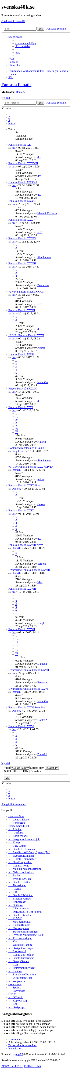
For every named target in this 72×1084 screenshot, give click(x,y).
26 (16, 426)
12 (16, 644)
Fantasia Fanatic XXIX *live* (25, 485)
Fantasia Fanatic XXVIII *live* (25, 544)
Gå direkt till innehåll (13, 21)
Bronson (42, 682)
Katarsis (41, 441)
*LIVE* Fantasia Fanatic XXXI (26, 335)
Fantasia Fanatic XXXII (21, 310)
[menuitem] (25, 43)
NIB (39, 232)
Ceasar (41, 504)
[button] (11, 123)
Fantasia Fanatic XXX (20, 407)
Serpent (41, 563)
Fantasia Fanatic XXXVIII (23, 163)
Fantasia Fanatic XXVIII (22, 588)
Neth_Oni (42, 382)
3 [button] (9, 120)
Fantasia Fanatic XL (19, 144)
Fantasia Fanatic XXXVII (22, 182)
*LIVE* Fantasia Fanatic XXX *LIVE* (30, 466)
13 (16, 648)
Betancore (43, 285)
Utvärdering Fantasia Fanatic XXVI (28, 688)
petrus (40, 479)
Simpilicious (44, 257)
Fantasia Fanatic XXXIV (22, 238)
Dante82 (20, 92)
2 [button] (9, 117)
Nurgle (41, 623)
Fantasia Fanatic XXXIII (22, 263)
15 (16, 654)
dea (14, 147)
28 (16, 432)
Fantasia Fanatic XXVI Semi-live (26, 707)
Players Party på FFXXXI (22, 388)
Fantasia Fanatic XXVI (21, 726)
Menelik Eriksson (47, 213)
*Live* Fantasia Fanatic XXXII (26, 291)
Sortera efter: (37, 767)
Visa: (7, 767)
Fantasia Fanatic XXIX (21, 510)
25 (16, 422)
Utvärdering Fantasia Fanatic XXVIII (29, 569)
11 (16, 641)
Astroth (41, 347)
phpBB (19, 1054)
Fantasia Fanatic (16, 84)
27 (16, 429)
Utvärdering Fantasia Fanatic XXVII (28, 669)
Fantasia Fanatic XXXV (21, 219)
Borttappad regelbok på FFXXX (26, 447)
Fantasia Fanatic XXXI (21, 354)
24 (16, 419)
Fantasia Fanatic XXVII (21, 629)
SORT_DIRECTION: (17, 771)
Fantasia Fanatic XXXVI (22, 200)
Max (39, 582)
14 (16, 651)
